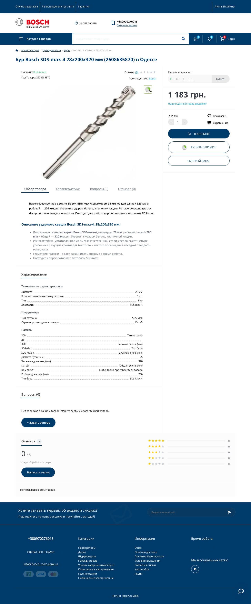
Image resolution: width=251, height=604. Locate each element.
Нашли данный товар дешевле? (187, 103)
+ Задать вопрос (38, 422)
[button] (129, 21)
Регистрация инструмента (58, 6)
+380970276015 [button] (41, 538)
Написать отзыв (38, 472)
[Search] (183, 39)
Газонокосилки (87, 573)
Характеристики (68, 189)
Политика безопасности (149, 556)
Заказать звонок (127, 25)
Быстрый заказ (198, 161)
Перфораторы (86, 547)
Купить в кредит (203, 147)
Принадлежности (52, 50)
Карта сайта (142, 569)
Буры (67, 50)
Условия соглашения (147, 560)
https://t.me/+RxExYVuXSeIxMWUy (195, 569)
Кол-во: (173, 115)
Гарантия (83, 6)
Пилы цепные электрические (96, 569)
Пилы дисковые (87, 560)
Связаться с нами (41, 552)
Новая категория (30, 50)
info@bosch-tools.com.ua (41, 564)
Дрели (82, 552)
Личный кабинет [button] (225, 6)
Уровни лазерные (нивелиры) (96, 565)
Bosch (152, 78)
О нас (138, 547)
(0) (136, 72)
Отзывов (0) (127, 189)
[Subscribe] (230, 512)
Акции (138, 573)
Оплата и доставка (26, 6)
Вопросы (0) (99, 189)
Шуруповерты (87, 556)
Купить (220, 79)
